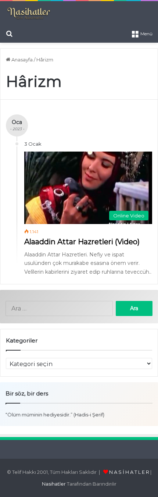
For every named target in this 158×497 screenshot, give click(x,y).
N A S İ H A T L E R (129, 472)
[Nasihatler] (28, 13)
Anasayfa (21, 60)
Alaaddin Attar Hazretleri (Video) (82, 241)
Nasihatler (54, 484)
